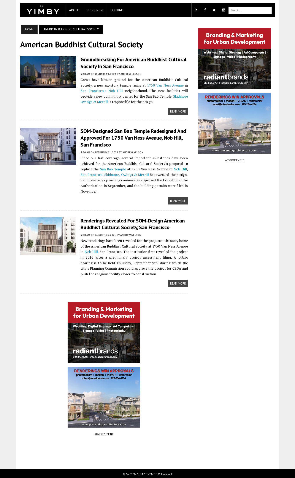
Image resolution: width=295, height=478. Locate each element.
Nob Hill (115, 90)
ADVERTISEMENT (104, 434)
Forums (117, 10)
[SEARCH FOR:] (250, 10)
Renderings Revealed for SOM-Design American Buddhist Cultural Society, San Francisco (133, 224)
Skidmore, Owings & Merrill (126, 174)
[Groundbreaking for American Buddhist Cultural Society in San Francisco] (48, 85)
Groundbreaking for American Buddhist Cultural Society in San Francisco (134, 62)
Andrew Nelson (131, 74)
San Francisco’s (93, 90)
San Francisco (92, 174)
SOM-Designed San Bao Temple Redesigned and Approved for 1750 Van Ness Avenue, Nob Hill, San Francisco (133, 138)
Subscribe (95, 10)
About (74, 10)
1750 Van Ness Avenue (165, 85)
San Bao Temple (113, 169)
